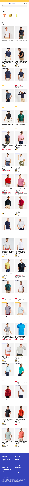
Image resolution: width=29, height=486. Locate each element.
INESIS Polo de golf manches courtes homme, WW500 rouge (20, 420)
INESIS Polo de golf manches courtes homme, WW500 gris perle (20, 231)
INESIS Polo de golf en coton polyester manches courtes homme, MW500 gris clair (8, 252)
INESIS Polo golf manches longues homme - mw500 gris (20, 357)
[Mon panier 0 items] (26, 3)
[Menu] (2, 3)
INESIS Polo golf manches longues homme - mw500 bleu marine (20, 103)
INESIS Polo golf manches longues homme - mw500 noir (7, 210)
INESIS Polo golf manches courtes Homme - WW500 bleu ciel (7, 377)
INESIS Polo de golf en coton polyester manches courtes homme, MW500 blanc (8, 41)
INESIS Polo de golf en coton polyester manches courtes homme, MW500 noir (21, 62)
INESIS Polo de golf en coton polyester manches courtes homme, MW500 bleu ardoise (8, 104)
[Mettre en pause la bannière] (25, 1)
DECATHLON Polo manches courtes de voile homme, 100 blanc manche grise (21, 399)
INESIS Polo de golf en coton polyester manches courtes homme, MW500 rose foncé (21, 188)
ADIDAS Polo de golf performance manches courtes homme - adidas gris (8, 337)
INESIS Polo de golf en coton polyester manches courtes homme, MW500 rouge (8, 188)
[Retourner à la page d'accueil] (13, 3)
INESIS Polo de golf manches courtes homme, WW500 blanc (20, 167)
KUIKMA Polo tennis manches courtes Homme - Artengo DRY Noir (7, 420)
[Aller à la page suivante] (18, 450)
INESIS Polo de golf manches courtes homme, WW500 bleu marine (7, 62)
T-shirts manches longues (10, 18)
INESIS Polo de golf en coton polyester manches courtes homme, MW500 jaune (8, 273)
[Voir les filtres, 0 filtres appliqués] (3, 23)
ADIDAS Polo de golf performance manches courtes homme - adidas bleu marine (21, 83)
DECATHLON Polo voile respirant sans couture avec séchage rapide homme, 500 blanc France (21, 295)
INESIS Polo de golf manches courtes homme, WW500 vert (20, 125)
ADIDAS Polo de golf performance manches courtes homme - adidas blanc (7, 167)
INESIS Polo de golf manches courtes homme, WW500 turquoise (20, 378)
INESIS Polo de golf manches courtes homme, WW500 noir (7, 125)
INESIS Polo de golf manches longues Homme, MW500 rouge (7, 399)
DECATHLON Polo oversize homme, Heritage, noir (20, 273)
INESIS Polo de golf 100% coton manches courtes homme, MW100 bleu (21, 316)
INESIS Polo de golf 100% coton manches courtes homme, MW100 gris (8, 316)
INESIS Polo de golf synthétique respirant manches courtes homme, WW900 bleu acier (7, 145)
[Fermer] (26, 1)
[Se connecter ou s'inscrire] (25, 3)
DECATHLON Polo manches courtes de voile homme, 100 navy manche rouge (8, 82)
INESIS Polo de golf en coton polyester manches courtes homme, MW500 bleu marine (21, 41)
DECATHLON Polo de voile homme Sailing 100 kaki (7, 442)
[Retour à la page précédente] (11, 450)
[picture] (8, 32)
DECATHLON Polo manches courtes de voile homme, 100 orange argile (21, 442)
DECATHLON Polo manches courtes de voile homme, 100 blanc (8, 357)
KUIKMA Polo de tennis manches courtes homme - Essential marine (7, 231)
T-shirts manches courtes (4, 18)
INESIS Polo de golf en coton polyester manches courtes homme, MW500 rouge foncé (21, 210)
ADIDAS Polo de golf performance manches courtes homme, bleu (20, 337)
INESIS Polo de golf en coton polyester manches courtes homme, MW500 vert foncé (8, 295)
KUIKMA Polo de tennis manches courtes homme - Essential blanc (20, 252)
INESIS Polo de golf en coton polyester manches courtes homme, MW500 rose (21, 145)
